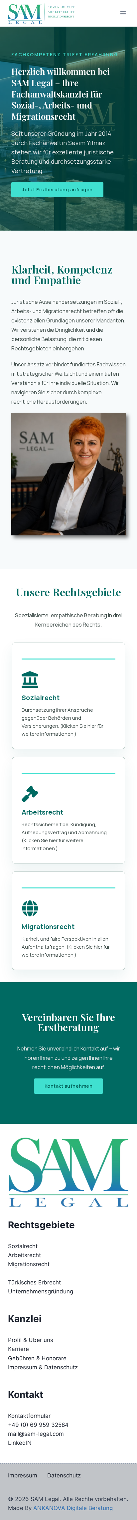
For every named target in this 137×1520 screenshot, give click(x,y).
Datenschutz (64, 1475)
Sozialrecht (41, 697)
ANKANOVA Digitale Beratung (73, 1508)
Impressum (22, 1475)
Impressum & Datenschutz (43, 1367)
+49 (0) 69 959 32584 (38, 1425)
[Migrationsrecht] (30, 908)
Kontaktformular (29, 1416)
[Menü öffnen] (123, 13)
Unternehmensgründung (40, 1291)
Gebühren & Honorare (37, 1358)
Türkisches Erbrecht (34, 1282)
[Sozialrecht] (30, 679)
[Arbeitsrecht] (30, 794)
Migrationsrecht (48, 926)
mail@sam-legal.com (36, 1433)
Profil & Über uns (30, 1340)
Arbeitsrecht (42, 812)
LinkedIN (20, 1442)
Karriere (18, 1349)
